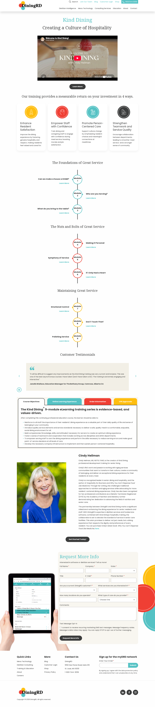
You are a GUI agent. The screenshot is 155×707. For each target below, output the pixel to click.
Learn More (77, 86)
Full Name (64, 566)
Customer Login (106, 2)
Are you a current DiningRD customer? (76, 586)
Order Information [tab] (97, 401)
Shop (117, 2)
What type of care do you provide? (112, 596)
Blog (96, 2)
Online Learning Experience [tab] (64, 401)
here (97, 528)
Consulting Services (103, 8)
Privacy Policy (50, 672)
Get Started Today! (77, 539)
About (125, 8)
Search (75, 2)
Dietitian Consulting (25, 665)
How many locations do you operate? (75, 596)
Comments (64, 605)
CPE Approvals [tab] (125, 401)
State (113, 566)
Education (117, 8)
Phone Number (117, 576)
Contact (133, 8)
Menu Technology (85, 8)
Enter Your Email (106, 661)
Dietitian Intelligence (67, 8)
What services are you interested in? (113, 586)
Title (61, 576)
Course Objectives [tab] (31, 401)
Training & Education (25, 668)
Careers (20, 675)
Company (89, 566)
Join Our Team (86, 2)
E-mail (88, 576)
